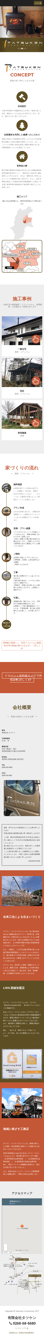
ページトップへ (20, 1328)
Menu (38, 3)
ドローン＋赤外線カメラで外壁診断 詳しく (23, 677)
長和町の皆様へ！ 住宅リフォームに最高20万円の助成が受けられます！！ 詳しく (22, 644)
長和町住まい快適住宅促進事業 (20, 1333)
